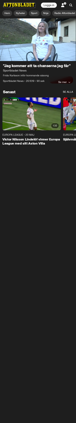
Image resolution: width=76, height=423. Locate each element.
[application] (38, 39)
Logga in (49, 5)
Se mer (62, 82)
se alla (68, 91)
